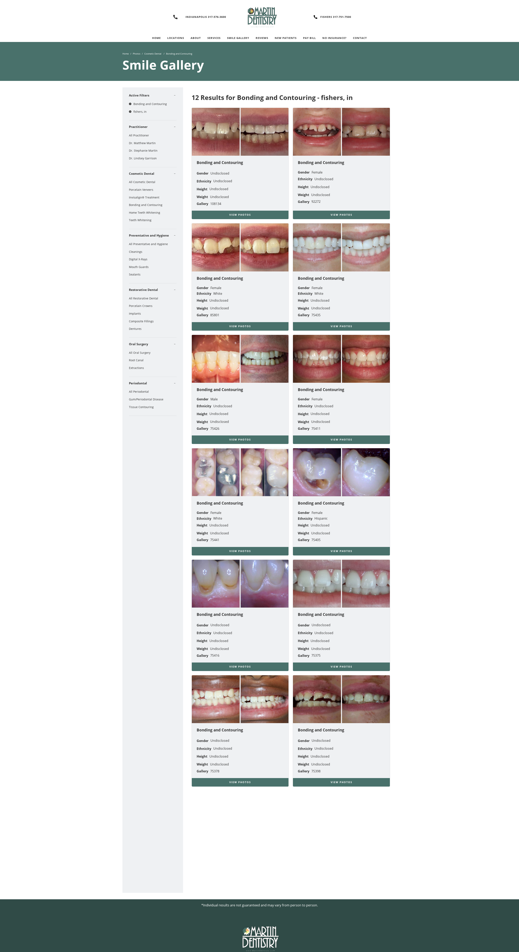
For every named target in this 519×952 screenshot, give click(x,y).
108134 (215, 204)
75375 (316, 655)
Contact (360, 38)
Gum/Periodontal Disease (146, 399)
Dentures (135, 329)
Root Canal (136, 360)
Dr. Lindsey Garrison (143, 158)
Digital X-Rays (138, 259)
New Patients (286, 38)
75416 (214, 655)
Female (317, 172)
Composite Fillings (141, 321)
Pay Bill (309, 38)
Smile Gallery (238, 38)
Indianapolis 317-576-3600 (206, 17)
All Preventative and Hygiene (148, 244)
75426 (214, 428)
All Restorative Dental (143, 298)
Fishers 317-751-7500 (335, 17)
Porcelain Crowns (140, 306)
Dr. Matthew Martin (142, 143)
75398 (316, 771)
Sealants (134, 274)
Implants (135, 313)
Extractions (136, 368)
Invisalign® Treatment (144, 197)
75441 (214, 540)
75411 (316, 428)
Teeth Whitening (140, 220)
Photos (136, 53)
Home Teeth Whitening (144, 212)
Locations (175, 38)
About (196, 38)
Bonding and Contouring (145, 205)
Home (156, 38)
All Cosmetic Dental (142, 182)
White (217, 293)
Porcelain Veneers (141, 190)
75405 (316, 540)
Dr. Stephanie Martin (143, 150)
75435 (316, 315)
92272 (316, 201)
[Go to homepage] (259, 17)
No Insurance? (334, 38)
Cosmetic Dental (153, 53)
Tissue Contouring (141, 407)
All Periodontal (139, 391)
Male (214, 399)
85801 (214, 315)
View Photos (240, 215)
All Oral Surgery (139, 353)
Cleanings (135, 252)
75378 (214, 771)
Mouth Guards (139, 267)
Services (214, 38)
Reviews (262, 38)
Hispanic (321, 518)
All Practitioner (139, 135)
